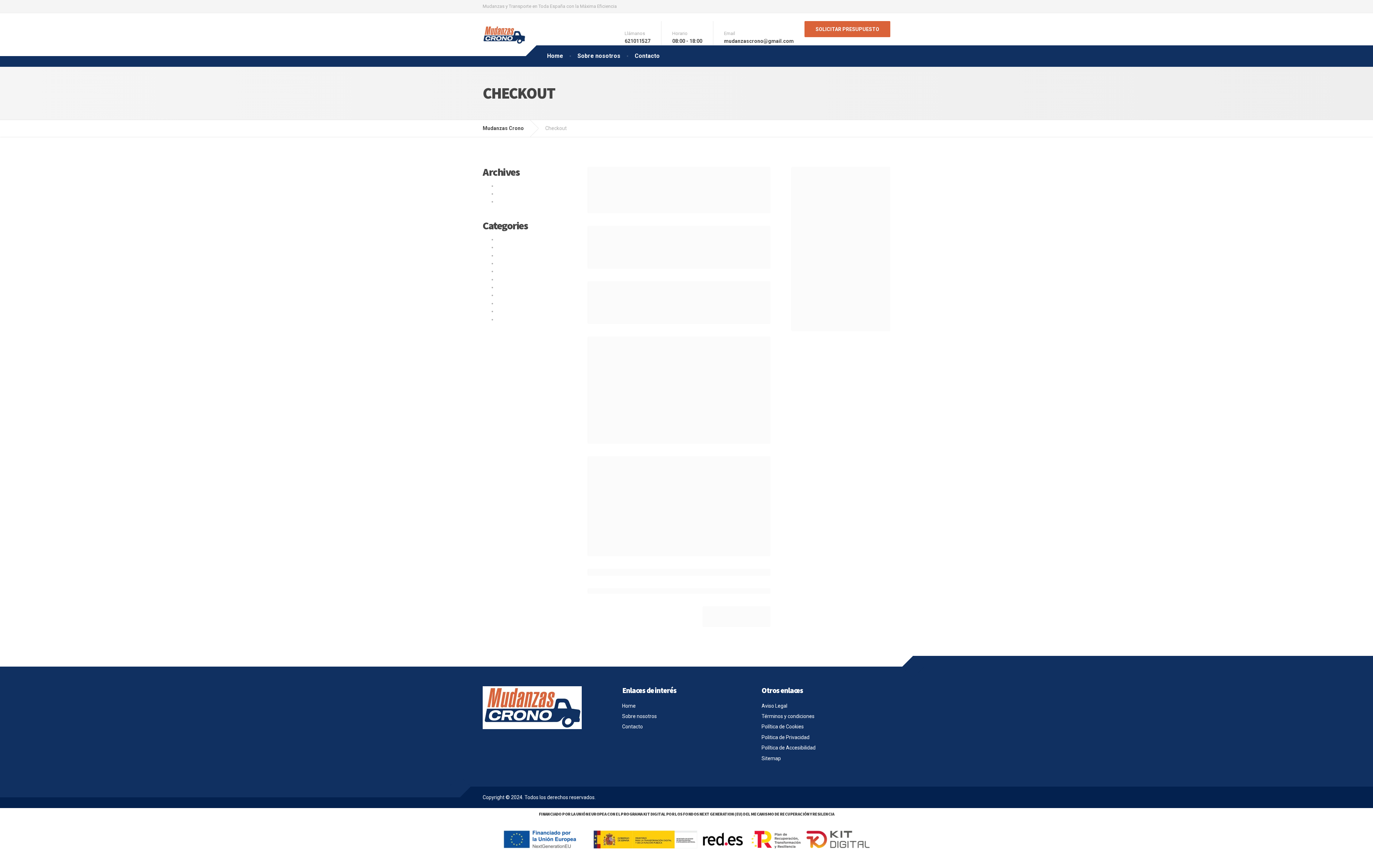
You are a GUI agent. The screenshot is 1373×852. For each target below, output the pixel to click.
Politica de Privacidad (785, 737)
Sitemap (771, 758)
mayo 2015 (509, 193)
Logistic (505, 263)
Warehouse (510, 319)
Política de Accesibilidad (789, 748)
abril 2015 (508, 201)
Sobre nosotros (598, 56)
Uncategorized (513, 311)
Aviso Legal (774, 706)
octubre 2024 (512, 186)
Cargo (504, 239)
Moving (505, 271)
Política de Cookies (783, 726)
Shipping (507, 279)
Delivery (506, 247)
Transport (508, 295)
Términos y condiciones (788, 716)
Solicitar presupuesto (847, 29)
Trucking (506, 303)
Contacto (647, 56)
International (511, 255)
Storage (506, 287)
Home (555, 56)
